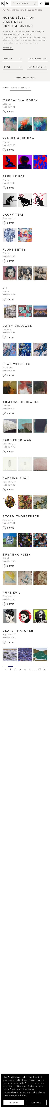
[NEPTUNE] (25, 162)
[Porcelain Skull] (10, 235)
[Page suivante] (44, 669)
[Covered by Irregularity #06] (10, 426)
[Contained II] (10, 349)
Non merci (36, 1102)
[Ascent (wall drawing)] (40, 464)
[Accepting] (40, 502)
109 (39, 669)
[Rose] (10, 273)
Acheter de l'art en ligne (13, 10)
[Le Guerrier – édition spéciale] (10, 200)
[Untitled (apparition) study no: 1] (25, 464)
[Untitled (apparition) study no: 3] (10, 464)
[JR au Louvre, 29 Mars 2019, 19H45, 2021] (40, 311)
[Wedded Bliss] (25, 235)
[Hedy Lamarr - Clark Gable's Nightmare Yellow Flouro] (40, 616)
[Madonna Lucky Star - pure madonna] (10, 616)
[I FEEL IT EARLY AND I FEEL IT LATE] (40, 162)
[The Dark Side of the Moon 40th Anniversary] (25, 540)
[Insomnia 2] (25, 124)
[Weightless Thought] (10, 124)
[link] (35, 3)
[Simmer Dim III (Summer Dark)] (25, 654)
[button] (47, 3)
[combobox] (19, 87)
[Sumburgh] (40, 654)
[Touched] (25, 578)
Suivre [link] (9, 111)
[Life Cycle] (10, 502)
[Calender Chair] (10, 540)
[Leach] (40, 388)
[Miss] (40, 273)
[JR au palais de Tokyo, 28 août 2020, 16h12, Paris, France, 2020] (10, 311)
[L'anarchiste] (40, 200)
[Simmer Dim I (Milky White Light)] (10, 654)
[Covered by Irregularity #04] (40, 426)
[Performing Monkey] (25, 502)
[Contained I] (25, 349)
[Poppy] (10, 388)
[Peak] (25, 388)
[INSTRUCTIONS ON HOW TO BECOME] (10, 162)
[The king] (25, 200)
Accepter (14, 1102)
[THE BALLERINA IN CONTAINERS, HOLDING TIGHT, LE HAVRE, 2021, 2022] (25, 311)
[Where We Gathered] (40, 124)
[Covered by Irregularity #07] (25, 426)
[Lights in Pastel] (10, 578)
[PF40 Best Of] (40, 540)
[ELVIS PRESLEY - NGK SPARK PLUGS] (25, 616)
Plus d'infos (20, 1095)
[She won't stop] (40, 349)
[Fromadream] (40, 578)
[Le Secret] (25, 273)
